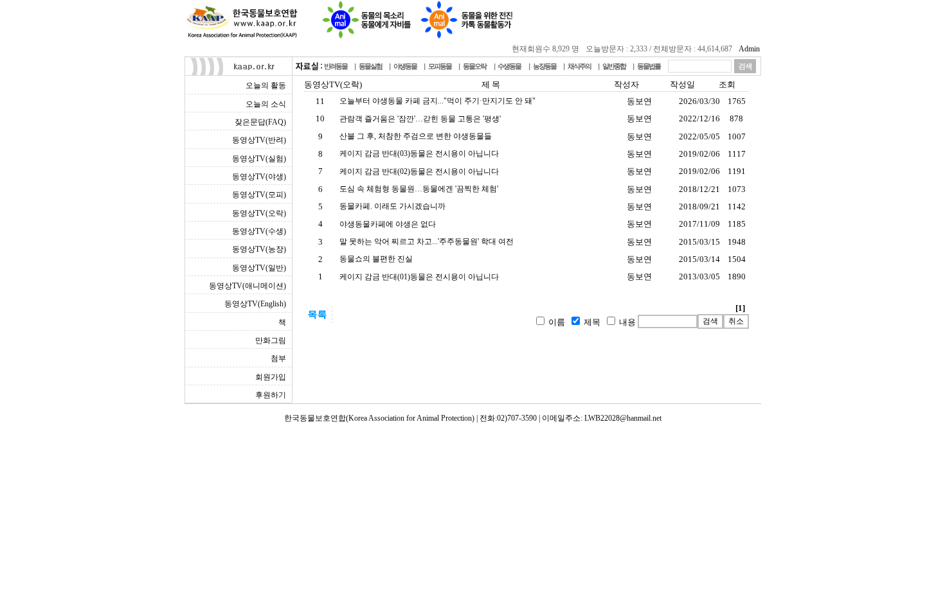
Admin (749, 48)
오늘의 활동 (266, 85)
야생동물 (405, 66)
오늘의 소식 (266, 104)
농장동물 (544, 66)
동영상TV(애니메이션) (247, 285)
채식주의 (579, 66)
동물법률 (648, 66)
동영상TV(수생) (259, 231)
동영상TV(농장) (259, 249)
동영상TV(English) (255, 303)
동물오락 (474, 66)
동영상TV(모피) (259, 194)
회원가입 (270, 377)
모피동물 (439, 66)
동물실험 (370, 66)
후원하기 (270, 394)
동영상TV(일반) (259, 267)
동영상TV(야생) (259, 176)
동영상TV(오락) (259, 213)
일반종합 (614, 66)
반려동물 (335, 66)
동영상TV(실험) (259, 158)
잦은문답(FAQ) (260, 122)
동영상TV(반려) (259, 140)
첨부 (278, 358)
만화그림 (270, 340)
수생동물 (509, 66)
